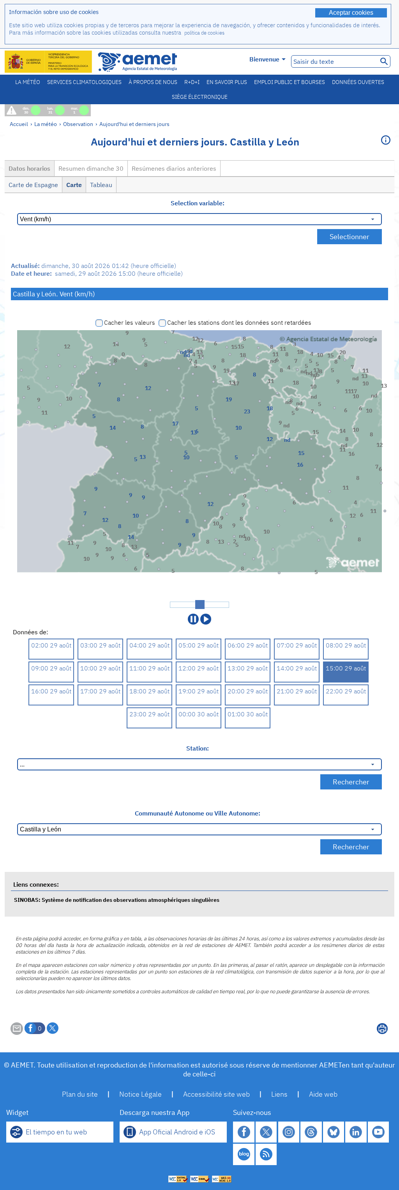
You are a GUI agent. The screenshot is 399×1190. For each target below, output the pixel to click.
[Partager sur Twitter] (52, 1028)
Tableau (101, 185)
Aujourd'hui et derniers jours (134, 124)
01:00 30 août (248, 714)
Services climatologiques (84, 82)
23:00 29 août (149, 714)
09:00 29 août (51, 668)
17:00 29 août (100, 691)
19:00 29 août (198, 691)
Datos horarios (29, 168)
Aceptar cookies (351, 12)
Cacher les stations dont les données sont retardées (239, 322)
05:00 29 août (198, 645)
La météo (27, 82)
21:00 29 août (297, 691)
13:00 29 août (248, 668)
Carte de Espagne (33, 185)
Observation (78, 124)
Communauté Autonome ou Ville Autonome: (197, 813)
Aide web (323, 1094)
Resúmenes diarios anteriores (174, 168)
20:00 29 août (248, 691)
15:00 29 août (346, 668)
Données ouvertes (358, 82)
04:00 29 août (149, 645)
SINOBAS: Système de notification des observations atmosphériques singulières (116, 899)
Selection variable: (197, 203)
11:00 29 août (149, 668)
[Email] (17, 1032)
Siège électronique (200, 96)
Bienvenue (264, 59)
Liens (279, 1094)
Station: (197, 748)
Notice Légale (140, 1094)
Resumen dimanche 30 (91, 168)
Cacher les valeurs (129, 322)
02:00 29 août (51, 645)
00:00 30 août (198, 714)
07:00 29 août (297, 645)
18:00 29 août (149, 691)
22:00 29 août (346, 691)
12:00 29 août (198, 668)
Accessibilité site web (216, 1094)
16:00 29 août (51, 691)
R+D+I (192, 82)
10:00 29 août (100, 668)
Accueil (19, 124)
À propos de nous (153, 82)
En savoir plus (227, 82)
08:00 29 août (346, 645)
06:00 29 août (248, 645)
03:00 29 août (100, 645)
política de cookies (204, 33)
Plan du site (80, 1094)
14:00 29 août (297, 668)
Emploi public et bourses (289, 82)
